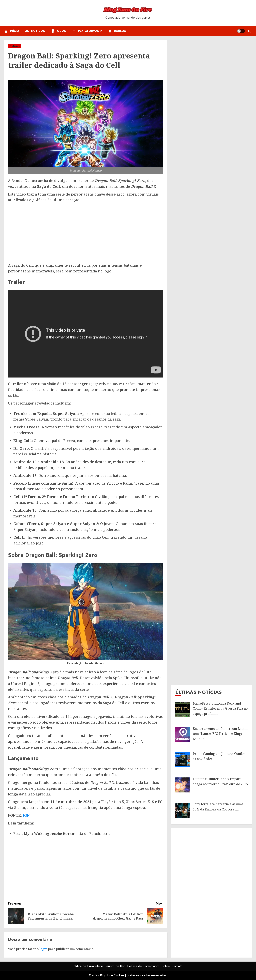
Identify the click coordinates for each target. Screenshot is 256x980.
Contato (177, 966)
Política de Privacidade (87, 966)
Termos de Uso (115, 966)
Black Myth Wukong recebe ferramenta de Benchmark (61, 833)
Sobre (166, 966)
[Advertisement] (85, 233)
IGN (26, 815)
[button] (249, 31)
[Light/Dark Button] (241, 31)
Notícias (15, 46)
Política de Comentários (143, 966)
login (43, 949)
